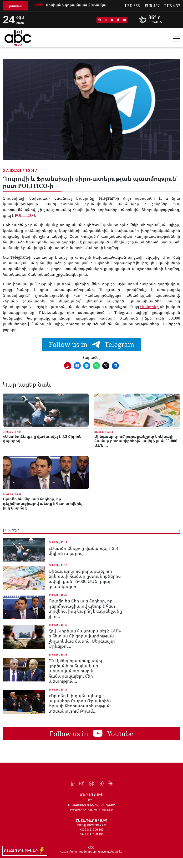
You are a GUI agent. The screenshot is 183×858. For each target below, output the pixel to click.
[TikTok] (118, 20)
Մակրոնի (149, 306)
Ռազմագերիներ (22, 850)
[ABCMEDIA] (18, 37)
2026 (65, 851)
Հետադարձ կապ (91, 820)
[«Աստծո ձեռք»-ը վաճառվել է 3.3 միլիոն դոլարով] (46, 410)
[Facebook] (100, 20)
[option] (76, 7)
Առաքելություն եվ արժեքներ (91, 805)
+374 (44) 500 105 (92, 830)
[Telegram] (112, 20)
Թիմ (91, 800)
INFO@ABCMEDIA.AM (91, 825)
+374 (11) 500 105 (92, 834)
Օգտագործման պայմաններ (91, 810)
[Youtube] (124, 20)
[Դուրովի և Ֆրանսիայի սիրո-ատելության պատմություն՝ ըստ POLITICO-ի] (91, 113)
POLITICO (24, 215)
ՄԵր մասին (92, 794)
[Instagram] (106, 20)
